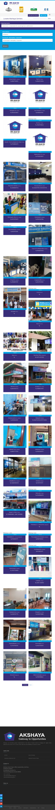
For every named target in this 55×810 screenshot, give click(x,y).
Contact (42, 807)
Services (19, 807)
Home (49, 18)
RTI (38, 807)
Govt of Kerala (32, 755)
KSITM (5, 755)
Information (26, 807)
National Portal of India (34, 758)
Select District (5, 31)
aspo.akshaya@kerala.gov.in (10, 775)
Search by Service (5, 23)
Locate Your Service (33, 15)
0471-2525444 (7, 774)
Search (5, 46)
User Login (44, 15)
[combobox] (27, 25)
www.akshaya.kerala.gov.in (9, 777)
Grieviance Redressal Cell (9, 758)
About (15, 807)
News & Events (33, 807)
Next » (30, 685)
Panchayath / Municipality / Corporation (12, 37)
